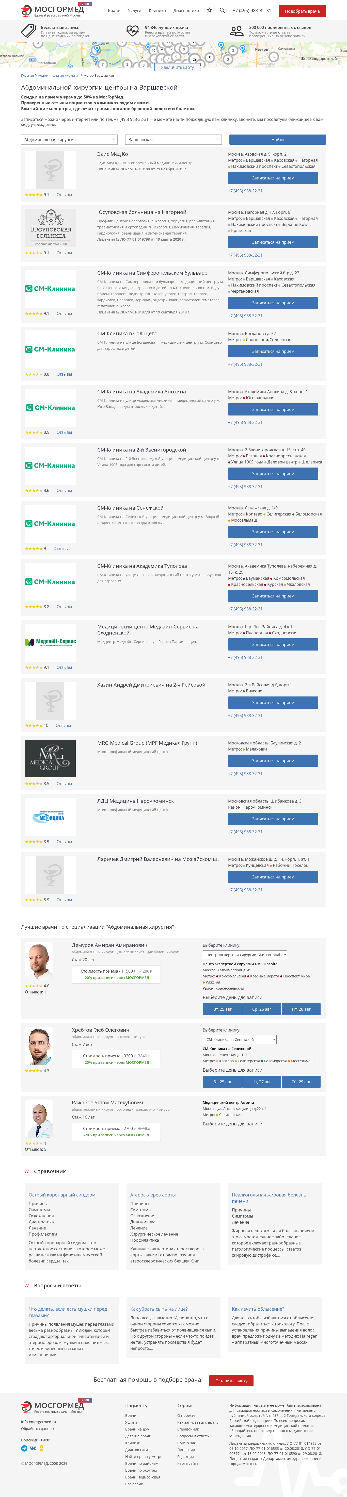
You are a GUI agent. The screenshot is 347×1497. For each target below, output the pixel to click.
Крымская (240, 230)
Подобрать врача (302, 11)
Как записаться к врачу (197, 1422)
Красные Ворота (264, 976)
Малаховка (256, 749)
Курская (274, 584)
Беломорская (308, 514)
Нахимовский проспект (253, 166)
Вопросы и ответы (193, 1436)
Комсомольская (288, 578)
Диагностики (186, 10)
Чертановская (244, 291)
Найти (278, 139)
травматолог (145, 1109)
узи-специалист (131, 952)
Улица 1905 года (246, 462)
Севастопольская (298, 166)
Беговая (253, 456)
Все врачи (134, 1484)
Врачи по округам (141, 1470)
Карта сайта (188, 1463)
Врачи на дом (137, 1429)
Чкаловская (298, 584)
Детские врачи (138, 1436)
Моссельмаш (243, 520)
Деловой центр (281, 462)
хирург (173, 952)
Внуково (253, 691)
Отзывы (64, 194)
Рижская (212, 982)
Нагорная (307, 160)
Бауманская (257, 578)
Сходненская (284, 633)
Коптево (253, 514)
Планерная (256, 633)
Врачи (130, 1415)
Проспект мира (296, 976)
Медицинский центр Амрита (228, 1102)
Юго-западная (259, 398)
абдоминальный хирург (93, 952)
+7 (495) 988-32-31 (252, 10)
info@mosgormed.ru (38, 1421)
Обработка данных (37, 1428)
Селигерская (278, 514)
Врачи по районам (141, 1463)
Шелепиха (311, 462)
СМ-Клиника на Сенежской (227, 1048)
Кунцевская (257, 865)
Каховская (283, 160)
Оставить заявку (231, 1381)
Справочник (188, 1429)
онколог (124, 1036)
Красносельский (229, 988)
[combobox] (69, 140)
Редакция (185, 1456)
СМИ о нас (186, 1442)
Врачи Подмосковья (142, 1477)
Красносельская (246, 584)
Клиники (132, 1442)
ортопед (124, 1109)
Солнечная (280, 339)
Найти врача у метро (143, 1456)
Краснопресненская (285, 456)
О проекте (186, 1415)
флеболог (156, 952)
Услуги (131, 1422)
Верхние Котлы (295, 224)
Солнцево (255, 339)
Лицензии (186, 1449)
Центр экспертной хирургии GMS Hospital (240, 963)
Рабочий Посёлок (290, 865)
